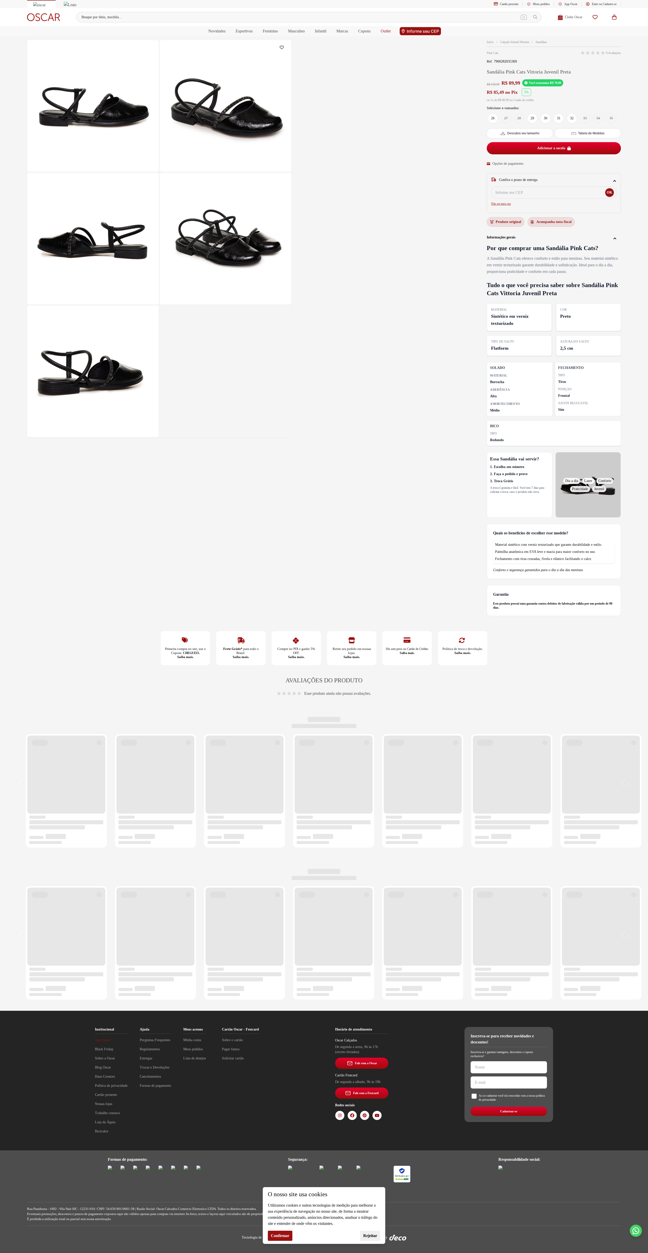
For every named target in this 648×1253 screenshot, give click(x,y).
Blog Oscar (103, 1067)
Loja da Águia (105, 1122)
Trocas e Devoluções (154, 1067)
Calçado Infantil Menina (514, 42)
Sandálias (541, 42)
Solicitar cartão (233, 1058)
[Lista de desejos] (595, 17)
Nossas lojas (103, 1104)
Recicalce (101, 1131)
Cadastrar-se (508, 1111)
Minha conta (192, 1040)
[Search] (535, 17)
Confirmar (280, 1235)
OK (609, 192)
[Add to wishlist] (282, 48)
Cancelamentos (150, 1076)
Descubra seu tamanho (523, 133)
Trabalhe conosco (107, 1113)
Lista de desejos (194, 1058)
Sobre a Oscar (105, 1058)
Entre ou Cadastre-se (604, 4)
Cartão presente (509, 4)
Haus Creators (105, 1076)
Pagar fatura (230, 1049)
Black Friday (104, 1049)
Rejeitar (370, 1235)
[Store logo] (43, 17)
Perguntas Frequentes (155, 1040)
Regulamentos (150, 1049)
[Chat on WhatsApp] (636, 1231)
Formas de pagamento (155, 1086)
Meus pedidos (541, 4)
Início (490, 42)
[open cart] (614, 17)
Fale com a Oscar (366, 1063)
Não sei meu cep (501, 203)
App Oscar (570, 4)
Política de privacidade (111, 1086)
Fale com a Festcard (366, 1093)
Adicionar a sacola (551, 148)
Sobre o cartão (232, 1040)
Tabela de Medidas (591, 133)
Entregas (146, 1058)
